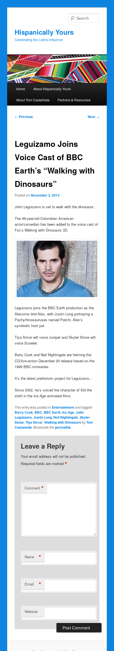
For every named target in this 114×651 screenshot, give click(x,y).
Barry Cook (24, 412)
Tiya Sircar (34, 422)
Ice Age (68, 412)
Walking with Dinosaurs (62, 422)
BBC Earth (52, 412)
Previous (24, 116)
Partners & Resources (74, 99)
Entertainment (63, 407)
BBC (38, 412)
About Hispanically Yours (52, 88)
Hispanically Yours (44, 32)
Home (20, 88)
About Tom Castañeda (33, 99)
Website (31, 611)
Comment (34, 488)
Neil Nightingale (65, 417)
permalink (63, 427)
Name (33, 556)
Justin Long (42, 417)
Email (33, 584)
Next (93, 116)
